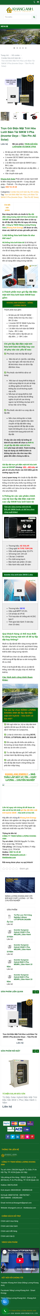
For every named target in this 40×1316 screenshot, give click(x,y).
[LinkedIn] (17, 1137)
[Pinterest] (32, 1137)
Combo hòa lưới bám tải (20, 192)
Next (32, 892)
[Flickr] (27, 1137)
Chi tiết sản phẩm (7, 207)
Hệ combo (34, 192)
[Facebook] (8, 1137)
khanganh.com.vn (15, 1208)
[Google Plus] (22, 1137)
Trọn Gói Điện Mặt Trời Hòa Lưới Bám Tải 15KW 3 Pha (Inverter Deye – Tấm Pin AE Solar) (20, 1037)
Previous (8, 892)
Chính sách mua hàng (9, 1221)
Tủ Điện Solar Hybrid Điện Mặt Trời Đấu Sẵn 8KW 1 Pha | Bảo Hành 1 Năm (19, 1100)
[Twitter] (12, 1137)
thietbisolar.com (9, 857)
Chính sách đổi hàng (9, 1231)
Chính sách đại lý (7, 1236)
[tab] (7, 207)
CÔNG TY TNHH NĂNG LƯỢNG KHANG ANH (20, 1311)
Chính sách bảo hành (9, 1226)
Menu (3, 26)
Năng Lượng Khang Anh (16, 1298)
